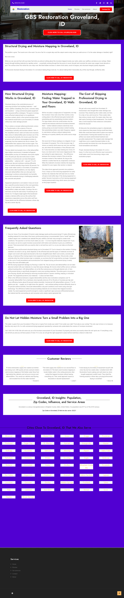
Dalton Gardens (86, 475)
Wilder (47, 458)
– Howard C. (35, 381)
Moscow (8, 436)
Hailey (47, 465)
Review (77, 9)
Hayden (9, 497)
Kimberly (28, 458)
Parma (67, 490)
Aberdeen (47, 490)
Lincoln (28, 436)
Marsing (67, 451)
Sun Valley (9, 475)
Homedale (28, 465)
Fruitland (86, 482)
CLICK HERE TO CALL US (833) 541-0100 (62, 32)
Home (70, 9)
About (95, 9)
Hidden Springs (67, 482)
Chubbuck (47, 475)
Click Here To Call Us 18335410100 (59, 78)
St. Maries (48, 443)
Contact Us (106, 9)
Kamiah (67, 443)
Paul (9, 490)
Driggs (86, 436)
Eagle (86, 458)
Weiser (86, 490)
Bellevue (105, 458)
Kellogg (9, 451)
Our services (86, 9)
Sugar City (28, 443)
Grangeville (86, 443)
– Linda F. (73, 381)
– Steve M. (109, 381)
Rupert (86, 451)
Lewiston (8, 482)
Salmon (48, 451)
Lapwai (106, 475)
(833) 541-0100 (19, 3)
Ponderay (106, 436)
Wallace (9, 465)
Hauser (106, 443)
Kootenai (28, 451)
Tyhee (105, 482)
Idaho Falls (105, 451)
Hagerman (28, 475)
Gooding (67, 458)
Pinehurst (9, 443)
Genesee (28, 482)
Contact (14, 574)
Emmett (67, 475)
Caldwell (28, 490)
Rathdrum (9, 458)
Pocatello (106, 465)
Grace (67, 436)
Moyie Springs (28, 497)
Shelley (47, 482)
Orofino (67, 465)
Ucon (106, 490)
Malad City (47, 436)
